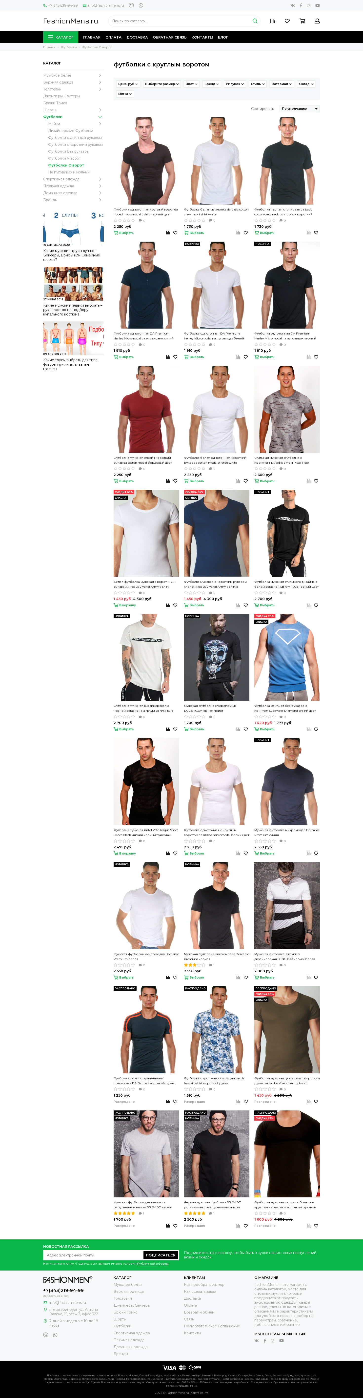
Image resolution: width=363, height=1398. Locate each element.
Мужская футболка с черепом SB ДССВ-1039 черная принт (210, 708)
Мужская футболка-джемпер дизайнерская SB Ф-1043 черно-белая (284, 956)
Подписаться (160, 1255)
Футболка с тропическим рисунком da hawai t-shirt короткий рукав (214, 1080)
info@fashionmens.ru (105, 5)
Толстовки (52, 89)
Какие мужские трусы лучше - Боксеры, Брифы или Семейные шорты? (71, 255)
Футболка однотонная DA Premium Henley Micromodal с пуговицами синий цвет (144, 336)
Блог (223, 37)
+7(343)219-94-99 (63, 5)
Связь (189, 1319)
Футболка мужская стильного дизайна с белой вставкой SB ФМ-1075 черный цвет (286, 584)
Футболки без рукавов (68, 151)
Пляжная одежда (58, 186)
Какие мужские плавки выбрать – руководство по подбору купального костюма (72, 309)
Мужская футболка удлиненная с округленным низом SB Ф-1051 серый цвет (143, 1205)
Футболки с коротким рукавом (75, 144)
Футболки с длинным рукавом (75, 137)
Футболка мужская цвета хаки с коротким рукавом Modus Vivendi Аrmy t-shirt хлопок (287, 1081)
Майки (54, 124)
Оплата (113, 37)
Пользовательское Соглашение (212, 1326)
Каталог (64, 37)
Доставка (137, 37)
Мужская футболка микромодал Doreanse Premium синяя (287, 832)
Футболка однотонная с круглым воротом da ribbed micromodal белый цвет (216, 832)
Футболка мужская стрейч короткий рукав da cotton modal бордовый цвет (143, 460)
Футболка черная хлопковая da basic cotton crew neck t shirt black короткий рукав (283, 212)
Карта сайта (199, 1393)
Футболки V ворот (64, 158)
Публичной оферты (152, 1263)
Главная (92, 37)
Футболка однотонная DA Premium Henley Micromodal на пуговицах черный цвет (285, 336)
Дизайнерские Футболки (70, 130)
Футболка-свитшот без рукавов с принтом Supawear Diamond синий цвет (285, 708)
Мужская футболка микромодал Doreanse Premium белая (146, 956)
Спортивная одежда (61, 179)
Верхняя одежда (58, 82)
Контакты (202, 37)
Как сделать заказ (200, 1291)
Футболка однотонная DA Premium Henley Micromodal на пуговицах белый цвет (214, 336)
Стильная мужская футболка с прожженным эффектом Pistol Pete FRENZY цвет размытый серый (281, 460)
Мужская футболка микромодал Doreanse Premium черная (216, 956)
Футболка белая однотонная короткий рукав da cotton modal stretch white (215, 460)
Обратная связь (170, 37)
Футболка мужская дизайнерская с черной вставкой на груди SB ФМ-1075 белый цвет (143, 708)
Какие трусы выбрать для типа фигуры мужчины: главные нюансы (70, 364)
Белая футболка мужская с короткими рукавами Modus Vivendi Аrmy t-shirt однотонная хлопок (144, 584)
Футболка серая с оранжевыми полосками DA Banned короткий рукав (144, 1080)
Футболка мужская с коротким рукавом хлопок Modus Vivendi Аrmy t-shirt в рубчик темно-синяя (215, 584)
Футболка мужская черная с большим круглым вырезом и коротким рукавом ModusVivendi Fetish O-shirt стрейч (285, 1205)
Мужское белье (57, 75)
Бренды (50, 200)
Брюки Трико (55, 103)
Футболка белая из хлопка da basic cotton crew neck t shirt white (216, 212)
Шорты (49, 110)
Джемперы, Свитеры (61, 96)
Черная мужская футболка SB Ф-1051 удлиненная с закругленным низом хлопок (212, 1205)
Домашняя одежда (60, 193)
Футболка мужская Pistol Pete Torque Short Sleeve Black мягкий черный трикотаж (146, 832)
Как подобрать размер (204, 1284)
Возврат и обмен (199, 1312)
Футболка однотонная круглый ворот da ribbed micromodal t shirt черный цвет (146, 212)
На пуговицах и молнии (69, 172)
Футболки (52, 117)
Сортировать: (263, 108)
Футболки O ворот (66, 165)
